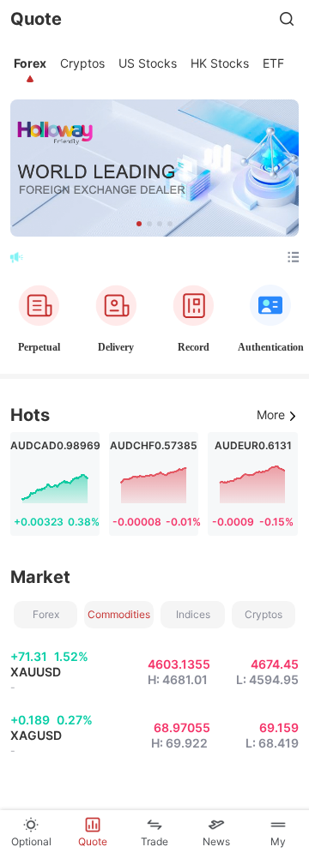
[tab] (30, 63)
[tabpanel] (154, 450)
